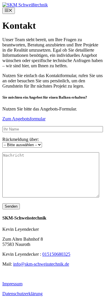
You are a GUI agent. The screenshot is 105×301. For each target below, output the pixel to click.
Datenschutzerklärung (22, 293)
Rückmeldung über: (20, 139)
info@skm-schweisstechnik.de (41, 264)
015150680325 (56, 254)
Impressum (12, 283)
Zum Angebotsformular (24, 118)
